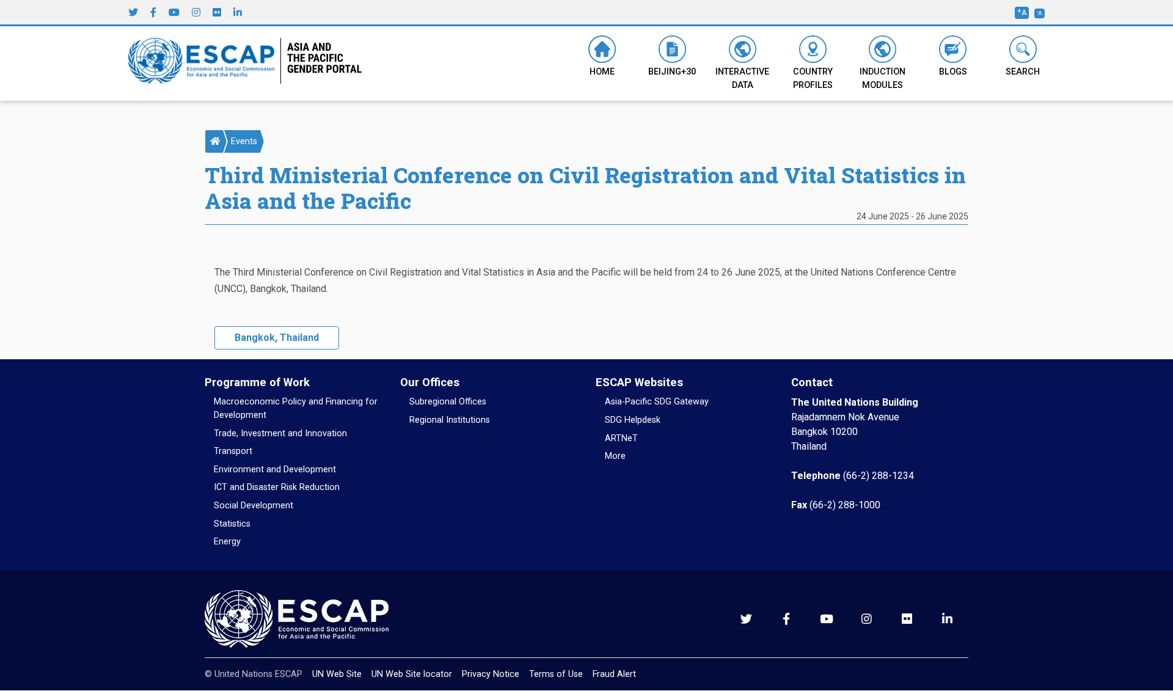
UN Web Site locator (411, 674)
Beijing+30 (672, 72)
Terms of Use (556, 674)
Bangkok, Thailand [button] (277, 337)
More (615, 456)
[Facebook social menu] (153, 12)
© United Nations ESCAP (253, 674)
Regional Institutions (449, 420)
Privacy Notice (490, 674)
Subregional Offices (447, 402)
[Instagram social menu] (196, 12)
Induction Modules (882, 78)
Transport (233, 451)
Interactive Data (742, 78)
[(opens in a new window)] (204, 62)
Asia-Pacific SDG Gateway (657, 402)
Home (602, 72)
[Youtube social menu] (174, 12)
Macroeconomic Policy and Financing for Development (296, 408)
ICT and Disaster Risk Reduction (277, 487)
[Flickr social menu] (217, 12)
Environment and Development (275, 469)
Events (244, 141)
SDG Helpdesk (632, 420)
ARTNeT (621, 438)
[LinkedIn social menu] (237, 12)
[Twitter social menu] (133, 12)
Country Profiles (813, 78)
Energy (227, 541)
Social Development (253, 505)
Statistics (232, 524)
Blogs (953, 72)
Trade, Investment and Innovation (280, 433)
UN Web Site (337, 674)
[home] (215, 141)
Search (1023, 72)
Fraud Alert (614, 674)
